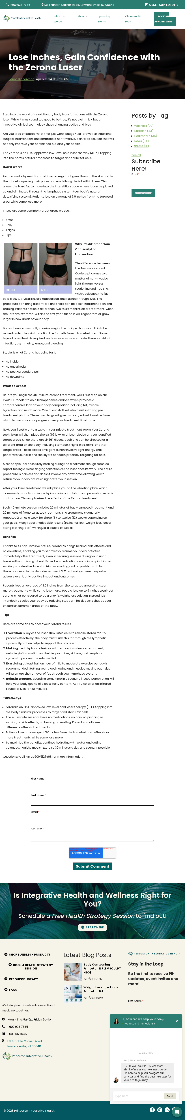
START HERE (94, 927)
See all (136, 155)
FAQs (12, 990)
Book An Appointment (163, 19)
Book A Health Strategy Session (32, 967)
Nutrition (143, 131)
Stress (141, 146)
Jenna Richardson (21, 79)
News (141, 141)
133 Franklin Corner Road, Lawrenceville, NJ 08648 (24, 1043)
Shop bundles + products (29, 954)
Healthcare (145, 136)
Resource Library (23, 979)
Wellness (144, 126)
